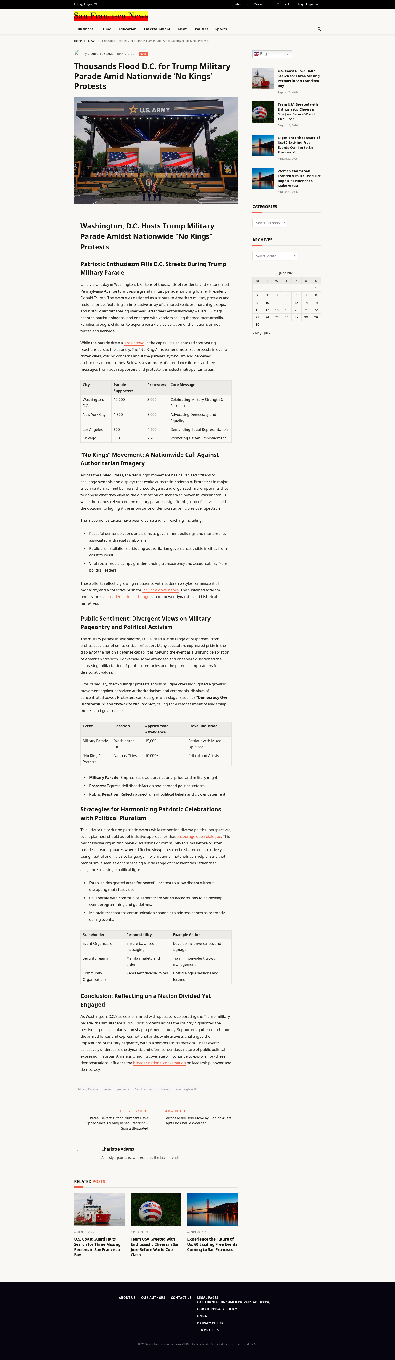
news (108, 1089)
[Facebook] (58, 226)
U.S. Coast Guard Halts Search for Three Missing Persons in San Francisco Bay (97, 1246)
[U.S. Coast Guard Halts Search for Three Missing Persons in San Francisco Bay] (99, 1209)
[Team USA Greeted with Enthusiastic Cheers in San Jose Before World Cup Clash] (156, 1209)
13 (296, 302)
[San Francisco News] (111, 16)
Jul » (267, 333)
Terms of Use (208, 1330)
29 (316, 317)
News (183, 28)
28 (306, 317)
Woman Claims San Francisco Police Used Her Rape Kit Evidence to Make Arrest (299, 178)
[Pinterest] (58, 261)
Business (85, 28)
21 (306, 310)
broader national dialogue (129, 596)
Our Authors (262, 4)
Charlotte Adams (100, 54)
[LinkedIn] (58, 249)
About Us (241, 4)
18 (277, 310)
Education (128, 28)
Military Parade (87, 1089)
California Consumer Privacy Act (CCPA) (233, 1302)
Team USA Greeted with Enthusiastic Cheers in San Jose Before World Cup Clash (155, 1246)
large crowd (134, 342)
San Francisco (145, 1089)
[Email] (58, 273)
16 (257, 310)
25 (277, 317)
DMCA (202, 1316)
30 (257, 324)
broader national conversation (159, 1062)
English (265, 54)
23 (257, 317)
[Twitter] (58, 238)
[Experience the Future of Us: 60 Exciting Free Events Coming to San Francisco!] (212, 1209)
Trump (165, 1089)
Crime (105, 28)
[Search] (319, 29)
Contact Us (284, 4)
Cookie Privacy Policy (217, 1309)
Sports (221, 28)
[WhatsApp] (58, 342)
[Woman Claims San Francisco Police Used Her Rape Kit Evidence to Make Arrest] (263, 178)
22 (316, 310)
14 (306, 302)
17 (267, 310)
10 (267, 302)
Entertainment (157, 28)
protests (123, 1089)
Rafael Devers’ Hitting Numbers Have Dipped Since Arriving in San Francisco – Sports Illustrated (116, 1123)
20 (296, 310)
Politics (201, 28)
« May (256, 333)
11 (277, 302)
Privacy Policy (210, 1323)
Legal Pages (306, 4)
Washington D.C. (187, 1089)
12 (286, 302)
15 (316, 302)
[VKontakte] (58, 319)
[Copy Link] (58, 284)
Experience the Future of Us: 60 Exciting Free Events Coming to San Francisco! (212, 1244)
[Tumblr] (58, 296)
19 (286, 310)
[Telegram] (58, 331)
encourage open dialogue (198, 836)
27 (296, 317)
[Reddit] (58, 307)
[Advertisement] (208, 15)
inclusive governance (160, 590)
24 (267, 317)
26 (286, 317)
